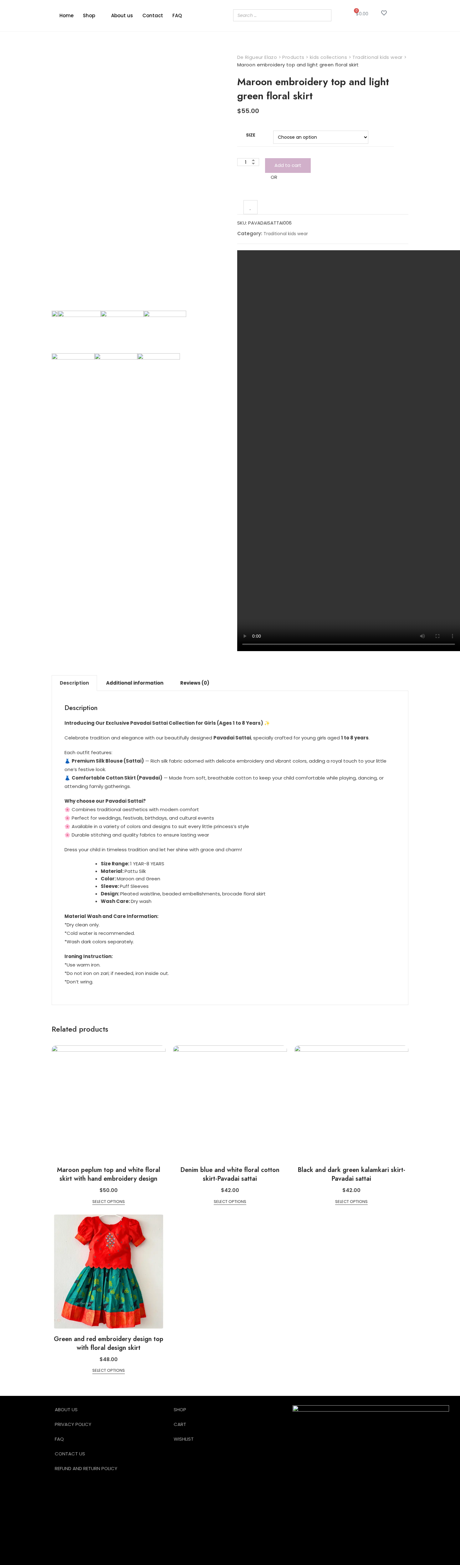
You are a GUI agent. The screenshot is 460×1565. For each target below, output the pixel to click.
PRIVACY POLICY (73, 1424)
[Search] (325, 15)
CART (180, 1424)
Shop (89, 15)
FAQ (177, 15)
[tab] (74, 683)
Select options (108, 1202)
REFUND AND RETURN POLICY (86, 1468)
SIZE (250, 135)
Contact (152, 15)
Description (74, 683)
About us (122, 15)
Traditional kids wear (285, 234)
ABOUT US (66, 1409)
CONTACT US (70, 1453)
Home (66, 15)
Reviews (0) (194, 683)
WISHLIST (184, 1439)
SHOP (180, 1409)
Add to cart (287, 165)
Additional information (134, 683)
